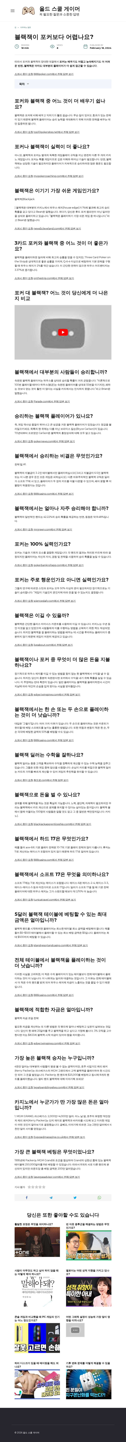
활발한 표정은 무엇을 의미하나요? (34, 1224)
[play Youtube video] (63, 332)
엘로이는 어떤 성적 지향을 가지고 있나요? (87, 1272)
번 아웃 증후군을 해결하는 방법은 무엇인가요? (87, 1226)
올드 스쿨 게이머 (59, 8)
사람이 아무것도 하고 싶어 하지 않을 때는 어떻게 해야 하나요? (37, 1272)
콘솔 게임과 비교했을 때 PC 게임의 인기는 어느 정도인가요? (37, 1318)
